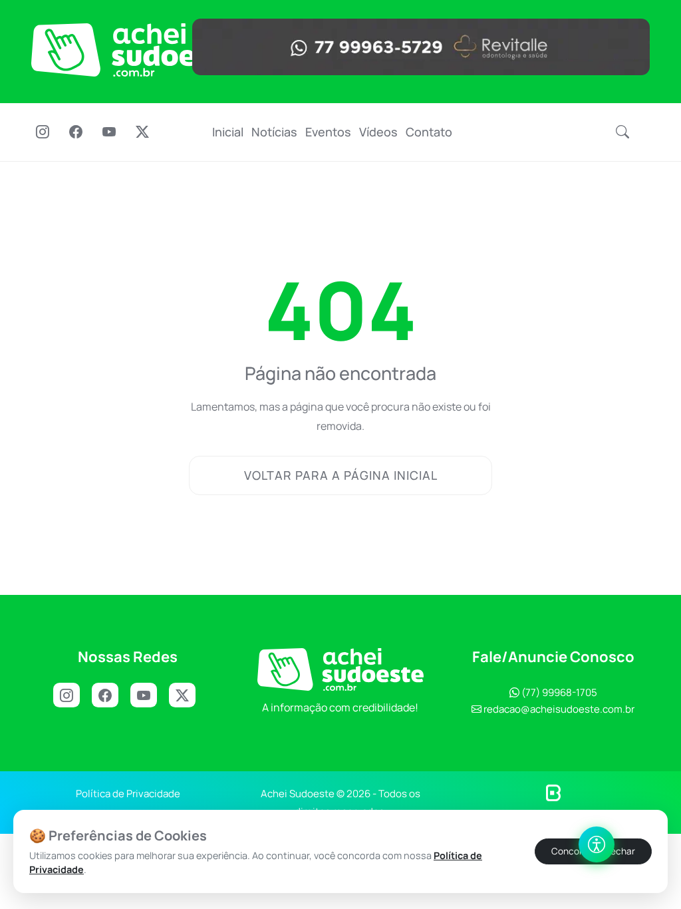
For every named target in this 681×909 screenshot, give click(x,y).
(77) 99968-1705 (558, 692)
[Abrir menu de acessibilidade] (596, 844)
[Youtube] (109, 133)
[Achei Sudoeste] (134, 50)
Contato (429, 132)
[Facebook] (76, 133)
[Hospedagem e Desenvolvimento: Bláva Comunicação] (553, 792)
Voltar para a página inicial (341, 475)
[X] (185, 695)
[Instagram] (42, 133)
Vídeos (378, 132)
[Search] (622, 132)
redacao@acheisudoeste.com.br (558, 709)
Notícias (274, 132)
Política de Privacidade (128, 794)
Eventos (328, 132)
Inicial (227, 132)
